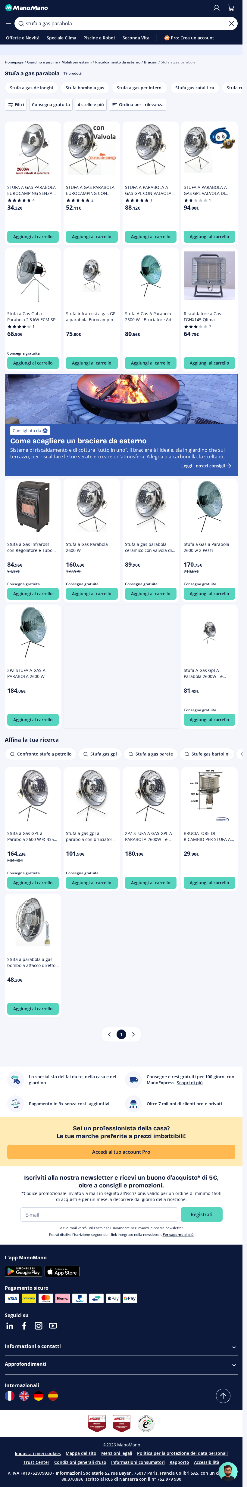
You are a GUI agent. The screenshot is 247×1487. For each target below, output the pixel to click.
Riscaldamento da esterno (117, 62)
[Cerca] (21, 23)
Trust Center (36, 1462)
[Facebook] (24, 1326)
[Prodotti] (8, 23)
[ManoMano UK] (24, 1396)
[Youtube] (53, 1326)
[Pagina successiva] (133, 1034)
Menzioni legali (116, 1453)
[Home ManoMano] (106, 7)
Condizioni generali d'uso (80, 1462)
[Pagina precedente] (109, 1034)
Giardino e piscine (42, 62)
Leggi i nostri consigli (203, 466)
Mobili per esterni (76, 62)
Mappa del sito (81, 1453)
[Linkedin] (9, 1326)
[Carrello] (231, 7)
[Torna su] (223, 1396)
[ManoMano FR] (9, 1396)
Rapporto (179, 1462)
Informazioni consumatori (138, 1462)
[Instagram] (38, 1326)
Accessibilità (206, 1462)
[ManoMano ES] (53, 1396)
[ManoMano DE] (38, 1396)
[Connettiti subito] (216, 7)
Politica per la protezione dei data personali (182, 1453)
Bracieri (150, 62)
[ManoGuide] (228, 1471)
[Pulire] (231, 23)
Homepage (14, 62)
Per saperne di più (178, 1234)
